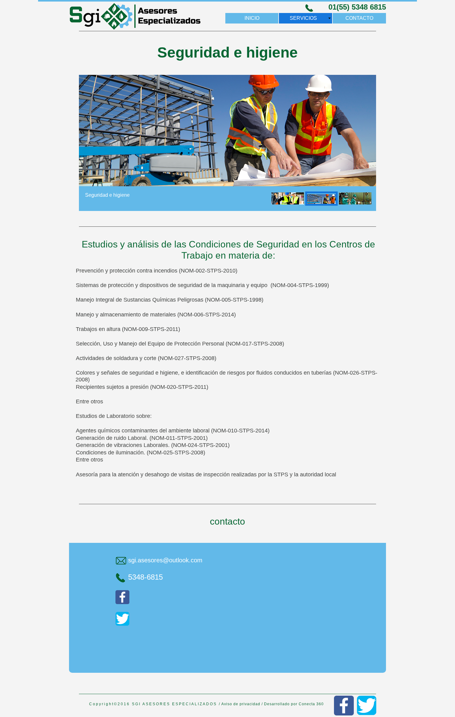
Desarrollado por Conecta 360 (294, 704)
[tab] (287, 198)
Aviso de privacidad (240, 704)
